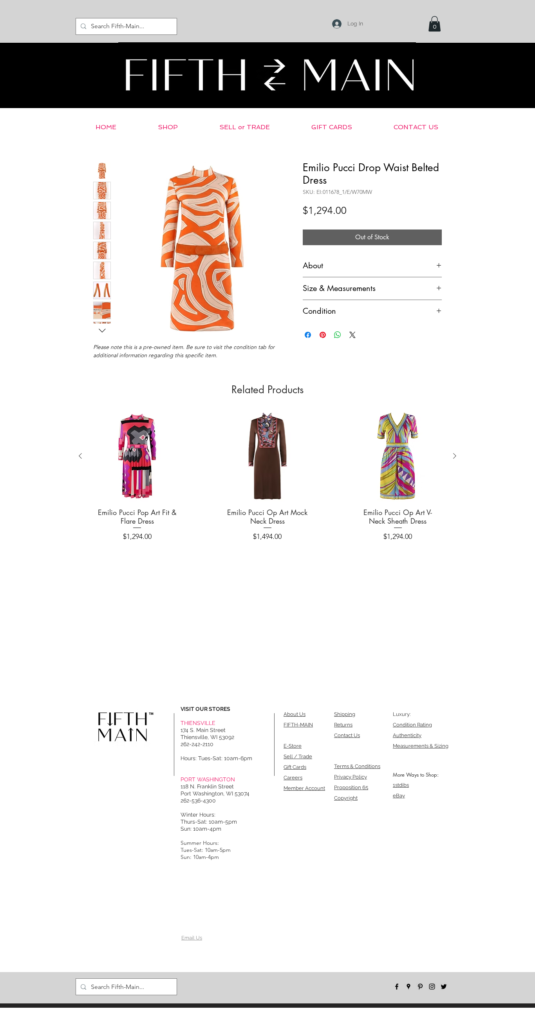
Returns (343, 725)
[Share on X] (352, 335)
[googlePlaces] (408, 986)
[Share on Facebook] (308, 335)
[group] (267, 478)
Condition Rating (412, 725)
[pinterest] (420, 986)
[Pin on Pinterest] (322, 335)
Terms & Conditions (357, 766)
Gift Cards (295, 767)
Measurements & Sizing (420, 746)
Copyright (346, 798)
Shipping (344, 714)
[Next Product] (454, 456)
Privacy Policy (350, 777)
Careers (293, 778)
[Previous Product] (80, 456)
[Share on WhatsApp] (337, 335)
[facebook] (397, 986)
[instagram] (432, 986)
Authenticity (407, 735)
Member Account (304, 788)
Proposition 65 (351, 787)
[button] (434, 23)
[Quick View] (137, 456)
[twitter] (444, 986)
